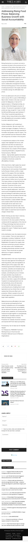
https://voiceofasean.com (8, 358)
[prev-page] (3, 408)
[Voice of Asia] (14, 2)
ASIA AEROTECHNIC (13, 516)
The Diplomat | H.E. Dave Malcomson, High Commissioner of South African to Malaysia (20, 369)
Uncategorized (8, 6)
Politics (3, 404)
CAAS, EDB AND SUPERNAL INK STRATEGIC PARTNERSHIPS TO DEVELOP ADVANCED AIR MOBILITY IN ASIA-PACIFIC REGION (14, 503)
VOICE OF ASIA (8, 356)
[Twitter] (11, 346)
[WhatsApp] (18, 346)
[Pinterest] (15, 346)
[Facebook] (8, 346)
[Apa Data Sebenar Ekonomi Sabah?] (5, 402)
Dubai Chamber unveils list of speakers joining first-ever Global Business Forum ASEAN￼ (7, 369)
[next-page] (5, 408)
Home (3, 6)
